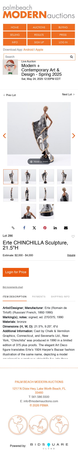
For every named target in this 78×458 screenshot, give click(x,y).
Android (28, 49)
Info (15, 42)
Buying (63, 27)
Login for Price (15, 272)
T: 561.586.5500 (39, 397)
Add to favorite (73, 237)
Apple (39, 49)
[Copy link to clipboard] (13, 228)
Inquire (71, 255)
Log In (63, 42)
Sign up (39, 42)
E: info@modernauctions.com (39, 401)
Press (63, 34)
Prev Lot (10, 95)
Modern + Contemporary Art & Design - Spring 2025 (41, 70)
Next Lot (67, 94)
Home (15, 27)
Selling (15, 34)
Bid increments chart (13, 287)
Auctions (39, 27)
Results (39, 34)
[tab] (15, 298)
